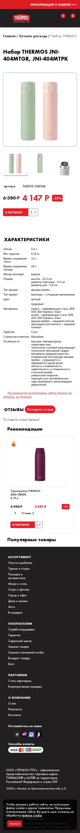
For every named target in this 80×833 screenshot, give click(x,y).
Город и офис (17, 595)
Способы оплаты (21, 744)
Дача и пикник (17, 601)
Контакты (14, 715)
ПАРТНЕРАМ (17, 675)
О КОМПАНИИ (19, 698)
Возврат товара (19, 658)
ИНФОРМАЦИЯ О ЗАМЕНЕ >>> (53, 4)
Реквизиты (15, 709)
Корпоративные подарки (25, 686)
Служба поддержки (21, 629)
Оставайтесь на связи (25, 726)
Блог (11, 664)
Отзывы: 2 (28, 513)
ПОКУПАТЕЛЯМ (20, 624)
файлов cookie (32, 815)
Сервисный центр (20, 641)
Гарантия (14, 635)
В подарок (15, 612)
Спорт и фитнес (19, 589)
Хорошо (14, 823)
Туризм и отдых (19, 568)
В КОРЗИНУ (14, 212)
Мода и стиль (17, 584)
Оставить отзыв (40, 409)
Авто (11, 607)
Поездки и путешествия (16, 576)
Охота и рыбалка (20, 563)
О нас (12, 703)
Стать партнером (19, 681)
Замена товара (18, 647)
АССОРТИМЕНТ (19, 557)
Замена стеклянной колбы (26, 652)
